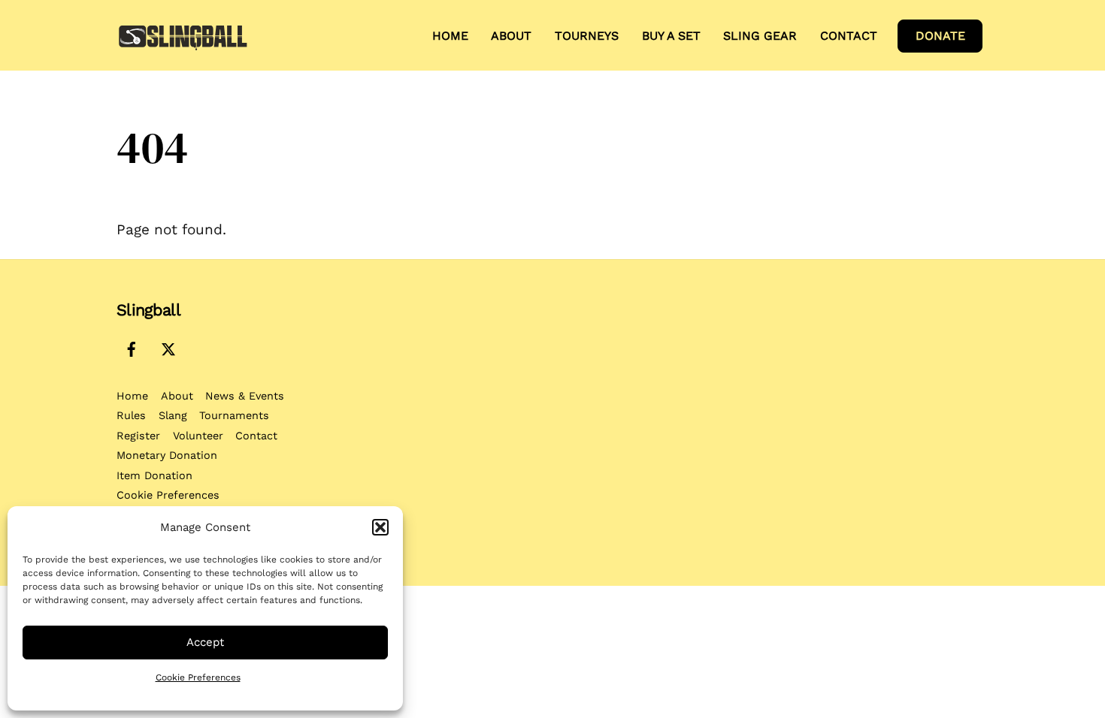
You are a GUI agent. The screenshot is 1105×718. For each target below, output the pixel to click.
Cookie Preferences (198, 677)
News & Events (244, 396)
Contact (848, 36)
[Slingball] (183, 46)
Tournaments (234, 415)
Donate (940, 36)
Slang (173, 415)
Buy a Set (671, 36)
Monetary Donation (167, 455)
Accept (205, 642)
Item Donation (154, 475)
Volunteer (198, 436)
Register (138, 436)
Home (450, 36)
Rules (131, 415)
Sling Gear (760, 36)
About (177, 396)
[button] (380, 527)
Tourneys (587, 36)
